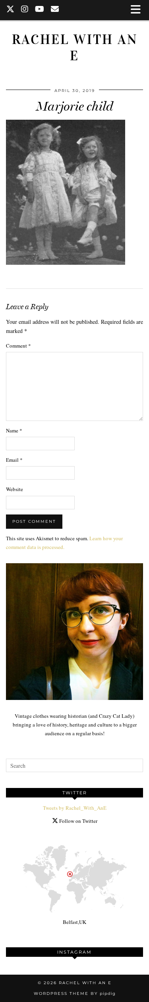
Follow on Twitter (77, 820)
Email (14, 459)
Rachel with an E (74, 47)
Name (14, 430)
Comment (18, 345)
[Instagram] (25, 9)
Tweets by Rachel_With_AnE (74, 807)
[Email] (55, 9)
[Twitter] (10, 9)
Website (14, 489)
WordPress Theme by (75, 993)
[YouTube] (40, 9)
